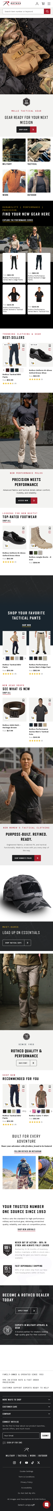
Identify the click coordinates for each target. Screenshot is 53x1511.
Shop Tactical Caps (13, 943)
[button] (23, 345)
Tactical (32, 164)
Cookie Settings (26, 1471)
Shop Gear (23, 130)
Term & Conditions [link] (26, 1477)
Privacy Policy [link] (26, 1482)
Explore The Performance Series (18, 220)
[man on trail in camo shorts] (18, 1172)
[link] (37, 3)
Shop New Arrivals (26, 1229)
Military (7, 164)
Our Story (23, 1063)
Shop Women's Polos (23, 858)
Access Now (23, 500)
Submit (45, 1435)
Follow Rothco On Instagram (27, 1151)
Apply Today (23, 1311)
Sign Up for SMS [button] (14, 1442)
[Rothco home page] (12, 3)
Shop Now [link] (26, 625)
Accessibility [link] (26, 1488)
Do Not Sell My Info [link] (26, 1493)
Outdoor (32, 195)
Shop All (7, 521)
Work (5, 195)
